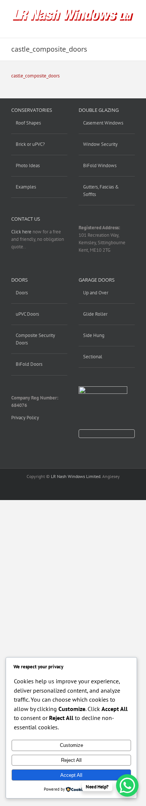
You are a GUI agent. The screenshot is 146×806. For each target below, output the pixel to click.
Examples (26, 187)
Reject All (71, 760)
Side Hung (93, 335)
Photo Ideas (28, 165)
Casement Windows (103, 123)
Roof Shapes (28, 123)
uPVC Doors (27, 314)
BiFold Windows (99, 165)
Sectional (92, 356)
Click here (21, 232)
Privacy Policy (25, 417)
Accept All (71, 775)
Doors (22, 292)
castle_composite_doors (35, 76)
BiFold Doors (29, 364)
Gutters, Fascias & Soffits (101, 190)
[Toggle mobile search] (118, 26)
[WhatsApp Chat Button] (127, 785)
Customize (71, 745)
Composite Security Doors (35, 339)
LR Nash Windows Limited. (76, 476)
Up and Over (95, 292)
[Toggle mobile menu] (132, 26)
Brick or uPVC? (30, 144)
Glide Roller (95, 314)
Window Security (100, 144)
